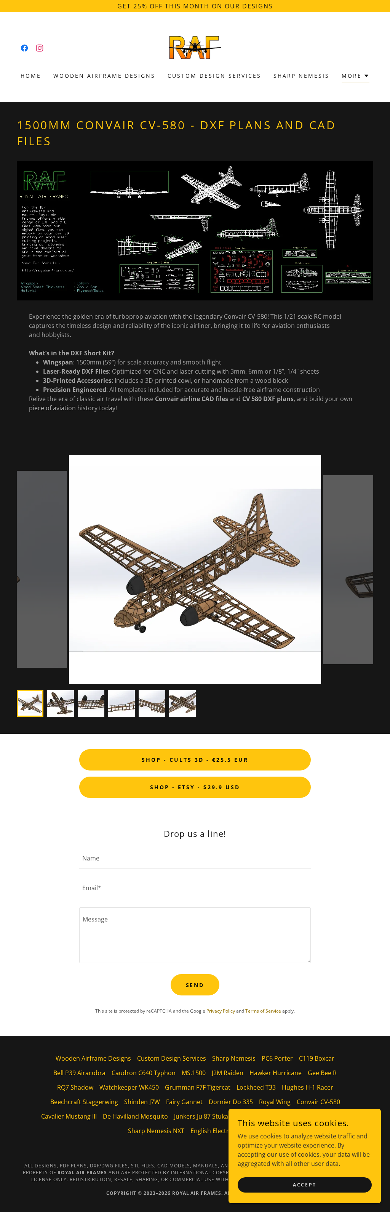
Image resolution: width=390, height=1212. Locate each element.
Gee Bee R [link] (322, 1073)
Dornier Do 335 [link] (231, 1102)
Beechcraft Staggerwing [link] (84, 1102)
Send (195, 985)
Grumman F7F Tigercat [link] (197, 1087)
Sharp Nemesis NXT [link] (156, 1131)
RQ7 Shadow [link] (75, 1087)
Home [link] (31, 75)
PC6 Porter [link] (277, 1058)
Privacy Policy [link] (220, 1011)
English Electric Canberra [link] (226, 1131)
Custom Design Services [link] (214, 75)
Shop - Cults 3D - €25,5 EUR (195, 759)
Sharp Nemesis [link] (301, 75)
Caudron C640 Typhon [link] (144, 1073)
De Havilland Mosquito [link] (135, 1116)
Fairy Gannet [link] (184, 1102)
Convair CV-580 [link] (318, 1102)
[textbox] (195, 858)
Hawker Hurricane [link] (275, 1073)
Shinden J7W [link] (142, 1102)
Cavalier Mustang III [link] (69, 1116)
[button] (355, 76)
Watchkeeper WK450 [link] (129, 1087)
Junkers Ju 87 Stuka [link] (201, 1116)
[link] (24, 48)
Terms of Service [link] (263, 1011)
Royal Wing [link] (275, 1102)
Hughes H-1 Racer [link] (307, 1087)
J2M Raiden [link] (227, 1073)
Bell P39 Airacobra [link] (79, 1073)
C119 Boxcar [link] (316, 1058)
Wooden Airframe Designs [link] (104, 75)
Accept (304, 1184)
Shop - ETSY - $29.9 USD (195, 787)
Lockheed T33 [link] (256, 1087)
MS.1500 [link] (194, 1073)
